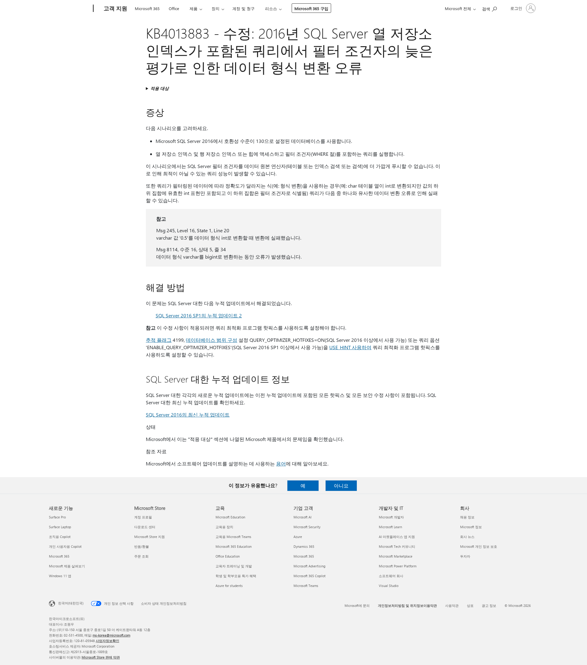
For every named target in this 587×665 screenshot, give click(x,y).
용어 (281, 463)
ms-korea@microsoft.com (111, 635)
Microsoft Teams (306, 585)
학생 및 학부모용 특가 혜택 (236, 575)
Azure (298, 536)
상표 (470, 605)
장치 (216, 8)
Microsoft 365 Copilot (310, 575)
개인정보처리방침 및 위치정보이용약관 (407, 605)
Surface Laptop (60, 527)
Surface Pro (57, 517)
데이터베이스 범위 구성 (211, 340)
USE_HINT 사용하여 (350, 347)
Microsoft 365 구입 (311, 8)
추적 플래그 (159, 340)
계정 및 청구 (243, 8)
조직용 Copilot (60, 536)
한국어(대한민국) (70, 603)
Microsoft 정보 (471, 527)
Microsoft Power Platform (397, 566)
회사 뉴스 (467, 536)
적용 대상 (159, 88)
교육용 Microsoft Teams (233, 536)
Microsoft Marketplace (395, 556)
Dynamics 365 (304, 546)
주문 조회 (141, 556)
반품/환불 (141, 546)
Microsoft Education (230, 517)
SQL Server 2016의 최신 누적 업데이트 (188, 414)
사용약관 (452, 605)
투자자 (465, 556)
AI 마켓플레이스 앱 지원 (397, 536)
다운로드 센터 (144, 527)
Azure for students (229, 585)
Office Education (228, 556)
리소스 (271, 8)
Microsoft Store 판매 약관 (101, 657)
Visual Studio (388, 585)
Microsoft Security (307, 527)
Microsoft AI (303, 517)
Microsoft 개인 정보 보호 (478, 546)
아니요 (341, 485)
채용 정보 (467, 517)
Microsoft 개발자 (391, 517)
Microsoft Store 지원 (149, 536)
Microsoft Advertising (309, 566)
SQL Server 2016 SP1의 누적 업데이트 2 (199, 315)
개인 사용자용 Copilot (65, 546)
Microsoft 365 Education (234, 546)
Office (174, 8)
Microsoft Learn (390, 527)
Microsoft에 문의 (357, 605)
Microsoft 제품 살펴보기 (67, 566)
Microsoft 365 (147, 8)
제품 (194, 8)
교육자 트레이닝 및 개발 (234, 566)
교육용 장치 (224, 527)
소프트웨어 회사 (391, 575)
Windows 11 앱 (60, 575)
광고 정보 (489, 605)
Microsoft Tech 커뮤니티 (397, 546)
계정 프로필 (143, 517)
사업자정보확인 (107, 640)
